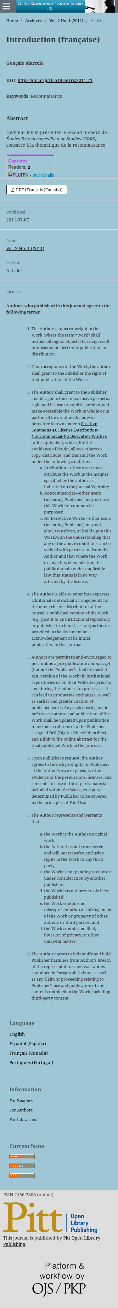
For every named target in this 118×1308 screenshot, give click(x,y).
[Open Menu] (6, 6)
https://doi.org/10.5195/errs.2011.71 (55, 80)
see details (43, 175)
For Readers (21, 1100)
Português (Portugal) (31, 1062)
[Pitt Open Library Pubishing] (50, 1232)
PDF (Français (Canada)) (39, 189)
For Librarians (23, 1119)
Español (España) (27, 1044)
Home (12, 20)
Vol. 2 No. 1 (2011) (66, 20)
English (17, 1034)
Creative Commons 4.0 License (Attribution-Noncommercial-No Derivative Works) (68, 430)
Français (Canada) (28, 1053)
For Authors (21, 1110)
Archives (33, 20)
